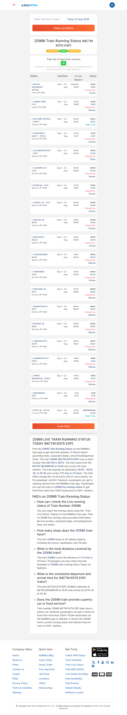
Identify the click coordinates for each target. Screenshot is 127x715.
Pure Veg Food (47, 669)
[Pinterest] (93, 665)
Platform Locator (74, 692)
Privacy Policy (20, 683)
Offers (42, 683)
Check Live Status (63, 28)
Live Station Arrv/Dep (76, 673)
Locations (44, 678)
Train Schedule (73, 660)
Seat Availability (73, 678)
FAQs (15, 678)
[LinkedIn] (112, 662)
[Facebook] (98, 662)
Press (15, 664)
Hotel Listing (45, 687)
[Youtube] (102, 662)
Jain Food (44, 673)
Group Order (45, 664)
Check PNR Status (75, 655)
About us (17, 660)
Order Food (63, 426)
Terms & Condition (22, 687)
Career (16, 673)
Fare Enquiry (72, 683)
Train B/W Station (74, 669)
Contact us (18, 669)
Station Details (73, 687)
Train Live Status (74, 664)
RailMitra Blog (46, 655)
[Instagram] (107, 662)
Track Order (45, 660)
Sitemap (16, 692)
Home (15, 655)
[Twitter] (93, 662)
